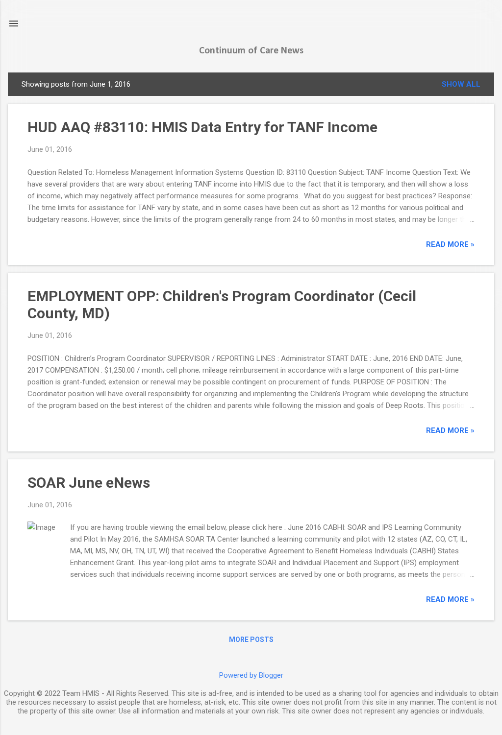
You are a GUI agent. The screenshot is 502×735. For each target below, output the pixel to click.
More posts (251, 639)
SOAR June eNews (88, 482)
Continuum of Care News (251, 51)
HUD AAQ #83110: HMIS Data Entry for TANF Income (202, 127)
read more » (450, 244)
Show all (461, 84)
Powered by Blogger (251, 675)
